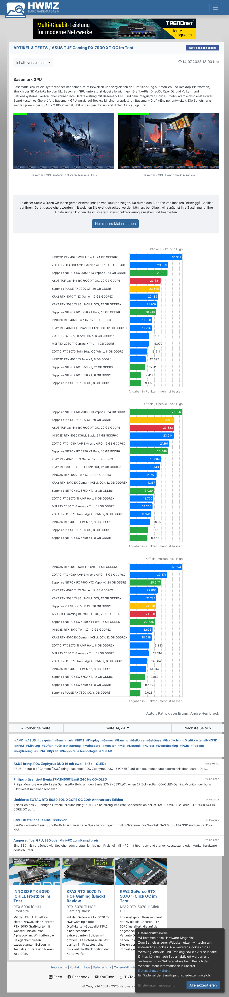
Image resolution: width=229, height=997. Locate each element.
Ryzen (52, 751)
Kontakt (75, 967)
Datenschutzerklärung (154, 970)
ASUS (30, 740)
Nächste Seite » (197, 728)
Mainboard (92, 745)
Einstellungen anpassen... (156, 985)
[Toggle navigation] (215, 7)
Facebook (80, 977)
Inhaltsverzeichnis (31, 62)
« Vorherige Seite (35, 728)
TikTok (129, 977)
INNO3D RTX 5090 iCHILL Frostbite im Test (31, 896)
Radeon (197, 745)
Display (93, 740)
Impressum (59, 967)
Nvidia (148, 745)
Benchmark (63, 740)
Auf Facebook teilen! (202, 47)
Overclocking (167, 745)
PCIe (184, 745)
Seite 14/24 (116, 728)
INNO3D (210, 740)
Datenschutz (102, 967)
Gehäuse (153, 740)
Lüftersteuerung (68, 745)
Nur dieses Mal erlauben (115, 223)
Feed (57, 977)
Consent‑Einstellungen (130, 967)
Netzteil (134, 745)
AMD (18, 740)
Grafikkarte (191, 740)
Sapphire (68, 751)
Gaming (121, 740)
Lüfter (47, 745)
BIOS (79, 740)
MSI (121, 745)
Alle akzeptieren (203, 985)
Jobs (86, 967)
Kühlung (33, 745)
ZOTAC (105, 751)
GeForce (137, 740)
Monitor (109, 745)
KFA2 (19, 745)
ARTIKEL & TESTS (30, 47)
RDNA (39, 751)
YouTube (106, 977)
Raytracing (23, 751)
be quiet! (45, 740)
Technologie (87, 751)
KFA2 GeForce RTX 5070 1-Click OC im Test (138, 896)
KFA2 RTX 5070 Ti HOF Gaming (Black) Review (86, 896)
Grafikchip (172, 740)
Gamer (107, 740)
